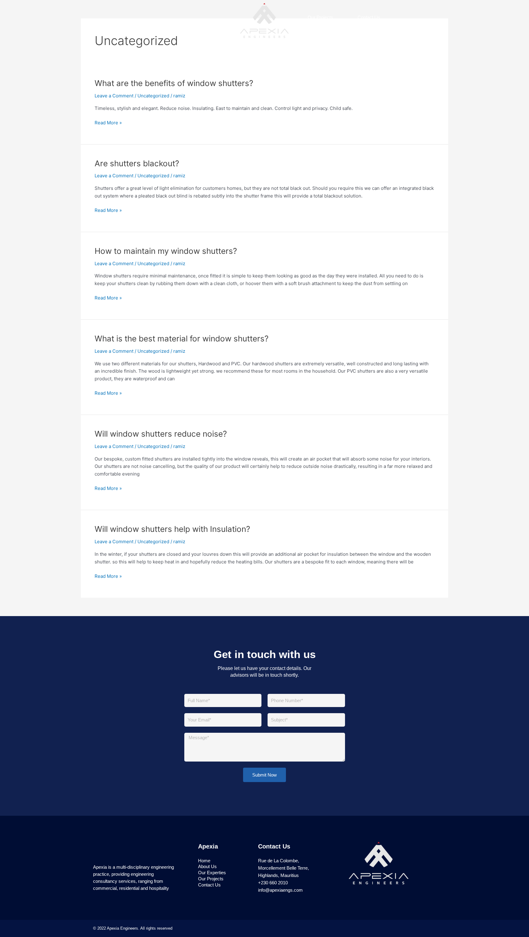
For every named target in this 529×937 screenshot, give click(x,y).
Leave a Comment (114, 96)
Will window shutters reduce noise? (161, 433)
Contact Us (369, 17)
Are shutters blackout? (137, 163)
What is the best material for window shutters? (181, 338)
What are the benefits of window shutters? (174, 83)
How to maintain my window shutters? (166, 251)
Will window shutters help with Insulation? (172, 529)
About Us (159, 20)
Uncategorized (153, 96)
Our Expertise (207, 20)
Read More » (108, 123)
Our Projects (320, 17)
